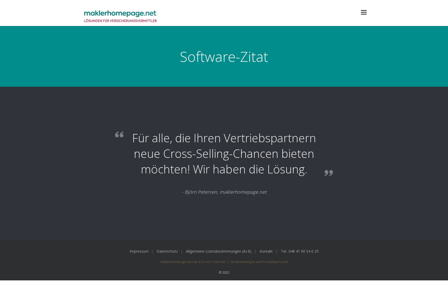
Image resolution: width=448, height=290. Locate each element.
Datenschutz (167, 251)
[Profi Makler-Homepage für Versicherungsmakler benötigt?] (120, 16)
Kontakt (266, 251)
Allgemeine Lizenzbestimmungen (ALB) (218, 251)
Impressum (139, 251)
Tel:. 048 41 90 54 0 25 (300, 251)
